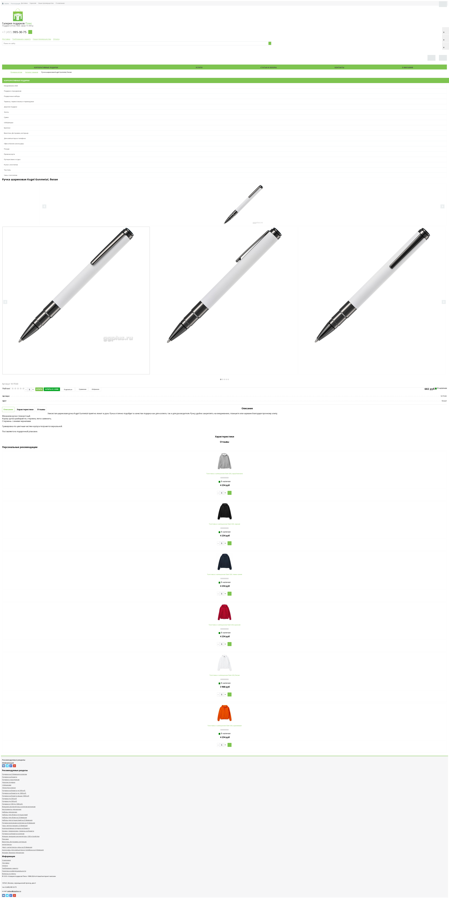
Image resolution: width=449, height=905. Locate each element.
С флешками (6, 785)
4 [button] (226, 379)
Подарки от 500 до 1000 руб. (12, 804)
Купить (39, 389)
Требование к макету (21, 39)
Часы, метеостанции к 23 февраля (14, 826)
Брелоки (7, 128)
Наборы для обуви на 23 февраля (14, 817)
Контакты (339, 67)
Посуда (6, 149)
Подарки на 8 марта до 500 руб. (13, 790)
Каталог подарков (127, 67)
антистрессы (7, 844)
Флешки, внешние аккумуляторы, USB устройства (20, 836)
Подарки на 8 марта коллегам (13, 834)
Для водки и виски (9, 788)
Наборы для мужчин (9, 812)
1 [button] (220, 379)
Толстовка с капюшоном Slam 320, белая (225, 675)
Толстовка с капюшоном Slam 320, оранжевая (225, 726)
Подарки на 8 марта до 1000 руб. (14, 793)
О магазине (407, 67)
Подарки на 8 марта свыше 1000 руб (15, 796)
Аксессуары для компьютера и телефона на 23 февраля (23, 850)
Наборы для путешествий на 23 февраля (17, 820)
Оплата (56, 39)
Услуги (199, 67)
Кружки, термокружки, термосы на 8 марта (18, 831)
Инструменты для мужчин (11, 809)
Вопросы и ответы (9, 874)
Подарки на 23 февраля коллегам (14, 774)
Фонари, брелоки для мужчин (13, 853)
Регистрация (15, 3)
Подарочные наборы (12, 96)
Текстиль (7, 170)
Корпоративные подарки (46, 67)
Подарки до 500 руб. (9, 801)
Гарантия (33, 3)
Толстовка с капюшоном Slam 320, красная (224, 625)
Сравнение (82, 389)
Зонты (6, 112)
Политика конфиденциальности (14, 871)
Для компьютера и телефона (15, 138)
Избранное (95, 389)
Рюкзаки (5, 839)
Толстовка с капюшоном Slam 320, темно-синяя (224, 574)
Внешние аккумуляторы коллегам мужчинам (18, 807)
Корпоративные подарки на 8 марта (16, 828)
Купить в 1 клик (51, 389)
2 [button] (222, 379)
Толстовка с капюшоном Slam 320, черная (224, 524)
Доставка (24, 3)
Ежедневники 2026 (11, 86)
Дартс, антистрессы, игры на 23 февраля (17, 847)
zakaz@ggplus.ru (14, 891)
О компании (60, 3)
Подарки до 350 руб (9, 799)
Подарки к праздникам (12, 91)
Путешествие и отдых (12, 159)
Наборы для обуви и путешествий (15, 815)
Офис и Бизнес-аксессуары (14, 144)
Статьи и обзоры (268, 67)
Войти (7, 3)
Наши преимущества (46, 3)
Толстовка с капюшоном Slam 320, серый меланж (224, 473)
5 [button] (228, 379)
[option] (243, 214)
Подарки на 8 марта (9, 777)
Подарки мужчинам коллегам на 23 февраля (18, 823)
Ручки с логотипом (11, 165)
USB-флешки (8, 123)
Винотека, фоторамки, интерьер (16, 133)
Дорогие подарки (10, 107)
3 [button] (224, 379)
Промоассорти (9, 154)
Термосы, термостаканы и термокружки (19, 101)
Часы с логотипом (10, 175)
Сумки (6, 117)
